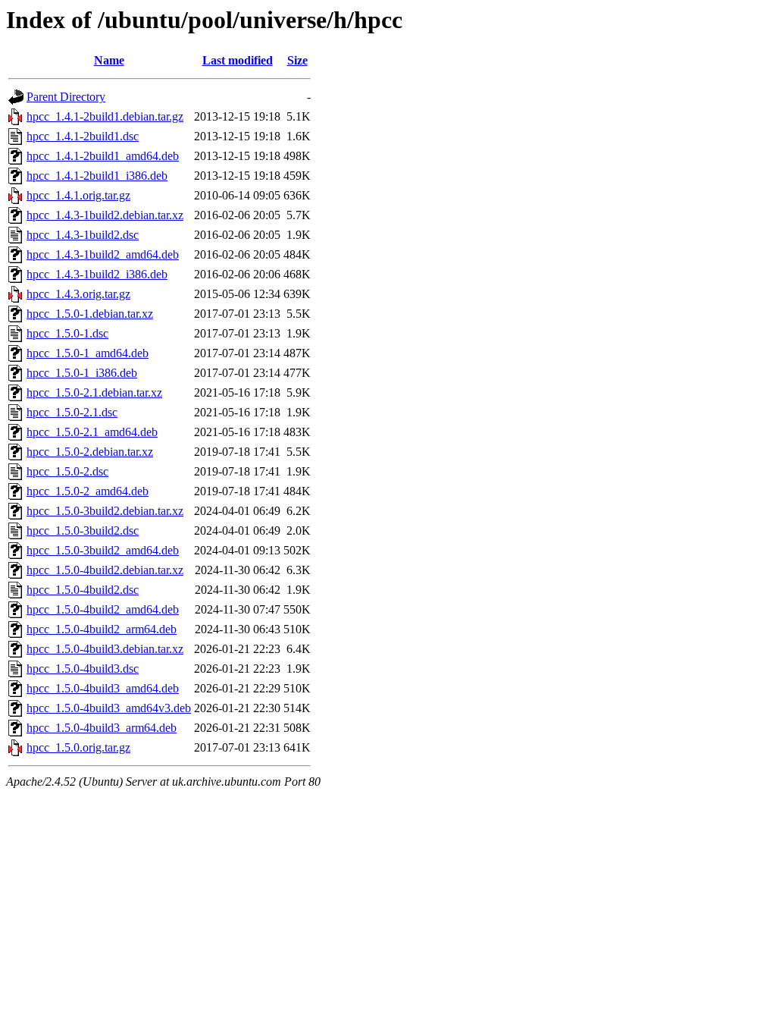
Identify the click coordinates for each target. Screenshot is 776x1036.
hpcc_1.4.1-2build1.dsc (83, 136)
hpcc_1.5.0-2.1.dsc (72, 412)
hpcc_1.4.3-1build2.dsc (83, 234)
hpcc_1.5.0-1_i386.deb (82, 372)
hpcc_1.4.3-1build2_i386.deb (97, 274)
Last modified (237, 60)
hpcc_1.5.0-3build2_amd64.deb (103, 550)
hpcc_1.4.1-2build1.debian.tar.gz (105, 116)
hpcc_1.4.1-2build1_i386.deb (97, 175)
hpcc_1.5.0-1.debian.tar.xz (90, 313)
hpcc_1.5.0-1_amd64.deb (88, 353)
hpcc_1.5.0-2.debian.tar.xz (90, 451)
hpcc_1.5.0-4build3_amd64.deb (103, 688)
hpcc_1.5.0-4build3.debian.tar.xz (105, 648)
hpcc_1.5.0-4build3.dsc (83, 668)
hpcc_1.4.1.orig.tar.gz (78, 195)
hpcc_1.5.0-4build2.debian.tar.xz (105, 570)
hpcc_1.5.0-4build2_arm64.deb (102, 629)
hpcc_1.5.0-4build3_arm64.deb (102, 727)
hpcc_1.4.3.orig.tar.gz (78, 293)
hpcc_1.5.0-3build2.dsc (83, 530)
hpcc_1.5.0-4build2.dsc (83, 589)
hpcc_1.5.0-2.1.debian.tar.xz (94, 392)
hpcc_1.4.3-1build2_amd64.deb (103, 254)
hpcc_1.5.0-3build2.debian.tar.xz (105, 510)
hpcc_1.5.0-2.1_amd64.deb (92, 431)
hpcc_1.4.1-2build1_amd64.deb (103, 155)
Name (109, 60)
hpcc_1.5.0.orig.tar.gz (78, 747)
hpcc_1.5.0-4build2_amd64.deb (103, 609)
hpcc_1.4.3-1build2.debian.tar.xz (105, 215)
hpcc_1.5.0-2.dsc (67, 471)
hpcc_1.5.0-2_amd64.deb (88, 491)
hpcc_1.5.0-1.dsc (67, 333)
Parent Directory (66, 96)
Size (297, 60)
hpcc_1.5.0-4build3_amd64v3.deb (109, 708)
